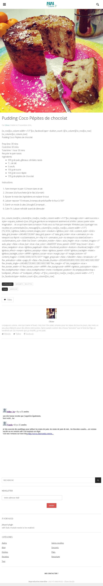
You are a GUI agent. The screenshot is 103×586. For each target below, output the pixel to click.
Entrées (5, 552)
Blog (3, 547)
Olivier (7, 125)
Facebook (29, 334)
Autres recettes (58, 543)
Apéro (4, 543)
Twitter (18, 334)
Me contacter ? (51, 573)
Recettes (28, 284)
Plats (53, 552)
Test (3, 561)
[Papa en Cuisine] (52, 4)
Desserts (19, 284)
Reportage (56, 556)
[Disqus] (51, 373)
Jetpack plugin (7, 524)
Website (7, 334)
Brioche (13, 289)
